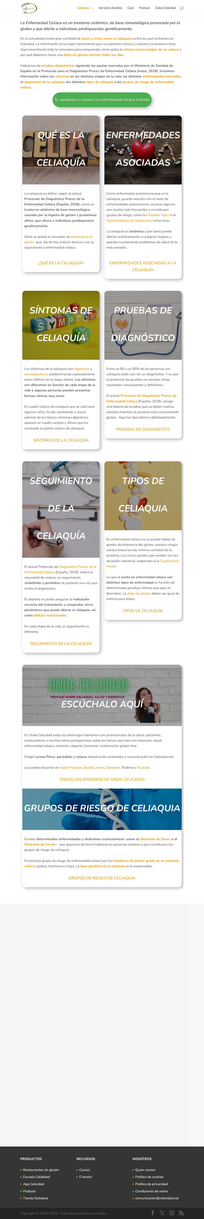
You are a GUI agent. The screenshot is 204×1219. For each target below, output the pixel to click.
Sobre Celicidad (165, 8)
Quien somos (145, 1169)
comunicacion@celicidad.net (157, 1198)
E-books (85, 1177)
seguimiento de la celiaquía (61, 643)
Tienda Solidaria (35, 1198)
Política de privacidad (151, 1184)
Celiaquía (83, 8)
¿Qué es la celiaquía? (61, 263)
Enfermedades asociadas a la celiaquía (143, 266)
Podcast (144, 8)
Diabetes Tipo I (157, 215)
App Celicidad (33, 1184)
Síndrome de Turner (40, 844)
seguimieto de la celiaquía (44, 82)
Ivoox (100, 767)
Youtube (143, 767)
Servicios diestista (110, 8)
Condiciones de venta (151, 1191)
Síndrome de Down (155, 839)
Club (130, 8)
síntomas (62, 76)
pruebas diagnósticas (57, 65)
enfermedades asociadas (162, 76)
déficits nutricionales (50, 615)
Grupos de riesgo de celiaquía (102, 878)
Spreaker (113, 767)
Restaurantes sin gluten (41, 1169)
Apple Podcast (71, 767)
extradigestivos (36, 374)
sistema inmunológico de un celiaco (151, 49)
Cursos (84, 1169)
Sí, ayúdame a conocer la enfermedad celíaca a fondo (102, 99)
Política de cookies (149, 1177)
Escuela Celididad (36, 1177)
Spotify (89, 767)
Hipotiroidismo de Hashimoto (128, 220)
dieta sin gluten (139, 593)
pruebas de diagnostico (143, 429)
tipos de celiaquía (99, 82)
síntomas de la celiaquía (61, 440)
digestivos (82, 368)
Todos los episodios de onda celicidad (102, 779)
